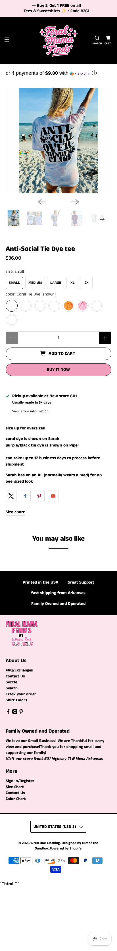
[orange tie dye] (68, 306)
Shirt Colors (16, 700)
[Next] (75, 202)
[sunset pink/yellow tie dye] (12, 320)
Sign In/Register (20, 781)
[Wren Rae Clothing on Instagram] (14, 713)
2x (87, 283)
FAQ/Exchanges (19, 670)
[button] (58, 73)
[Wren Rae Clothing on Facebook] (8, 713)
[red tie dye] (40, 306)
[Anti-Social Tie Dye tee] (58, 140)
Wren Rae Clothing (45, 843)
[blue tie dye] (54, 306)
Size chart (15, 512)
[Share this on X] (11, 496)
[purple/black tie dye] (26, 306)
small (14, 283)
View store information (30, 411)
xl (72, 283)
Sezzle (11, 682)
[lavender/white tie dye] (97, 306)
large (55, 283)
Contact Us (15, 676)
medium (35, 283)
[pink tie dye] (83, 306)
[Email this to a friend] (53, 496)
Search (12, 688)
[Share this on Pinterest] (39, 496)
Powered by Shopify (66, 848)
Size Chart (15, 787)
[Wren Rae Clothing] (58, 40)
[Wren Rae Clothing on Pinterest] (21, 713)
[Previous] (41, 202)
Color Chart (16, 799)
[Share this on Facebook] (25, 496)
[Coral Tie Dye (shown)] (12, 306)
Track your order (21, 694)
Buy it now (58, 370)
